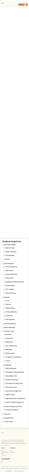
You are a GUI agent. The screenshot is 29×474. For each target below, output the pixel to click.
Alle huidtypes (10, 368)
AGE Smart (9, 270)
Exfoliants (9, 342)
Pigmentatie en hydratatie (15, 398)
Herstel (8, 304)
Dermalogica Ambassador (11, 226)
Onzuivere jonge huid (13, 391)
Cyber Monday (10, 252)
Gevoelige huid (11, 376)
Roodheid (9, 316)
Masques (8, 349)
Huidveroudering (11, 380)
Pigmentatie (10, 308)
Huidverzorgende (11, 410)
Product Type (9, 331)
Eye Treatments (11, 346)
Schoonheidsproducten (13, 406)
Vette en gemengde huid (14, 402)
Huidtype (7, 365)
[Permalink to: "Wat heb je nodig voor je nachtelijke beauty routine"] (14, 102)
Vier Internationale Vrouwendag (12, 84)
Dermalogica (9, 263)
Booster (8, 334)
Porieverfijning (10, 312)
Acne (7, 301)
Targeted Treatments (13, 357)
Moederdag (9, 255)
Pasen (7, 259)
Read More (21, 232)
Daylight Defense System (14, 282)
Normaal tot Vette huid (14, 383)
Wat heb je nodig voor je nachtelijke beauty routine (14, 112)
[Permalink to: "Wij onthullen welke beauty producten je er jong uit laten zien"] (14, 30)
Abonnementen (10, 324)
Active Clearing (11, 267)
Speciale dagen (10, 245)
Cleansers (9, 338)
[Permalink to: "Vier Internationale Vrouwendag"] (14, 71)
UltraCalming (10, 293)
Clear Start (9, 278)
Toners (8, 361)
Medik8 (7, 297)
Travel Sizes (8, 422)
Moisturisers (10, 353)
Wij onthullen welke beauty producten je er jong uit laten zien (14, 49)
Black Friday (9, 248)
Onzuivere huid (11, 387)
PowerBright (10, 285)
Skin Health (9, 289)
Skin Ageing (10, 319)
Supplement (8, 418)
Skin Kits (7, 414)
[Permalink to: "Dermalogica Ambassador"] (14, 174)
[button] (16, 4)
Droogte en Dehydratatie (14, 372)
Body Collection (11, 274)
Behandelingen (9, 327)
